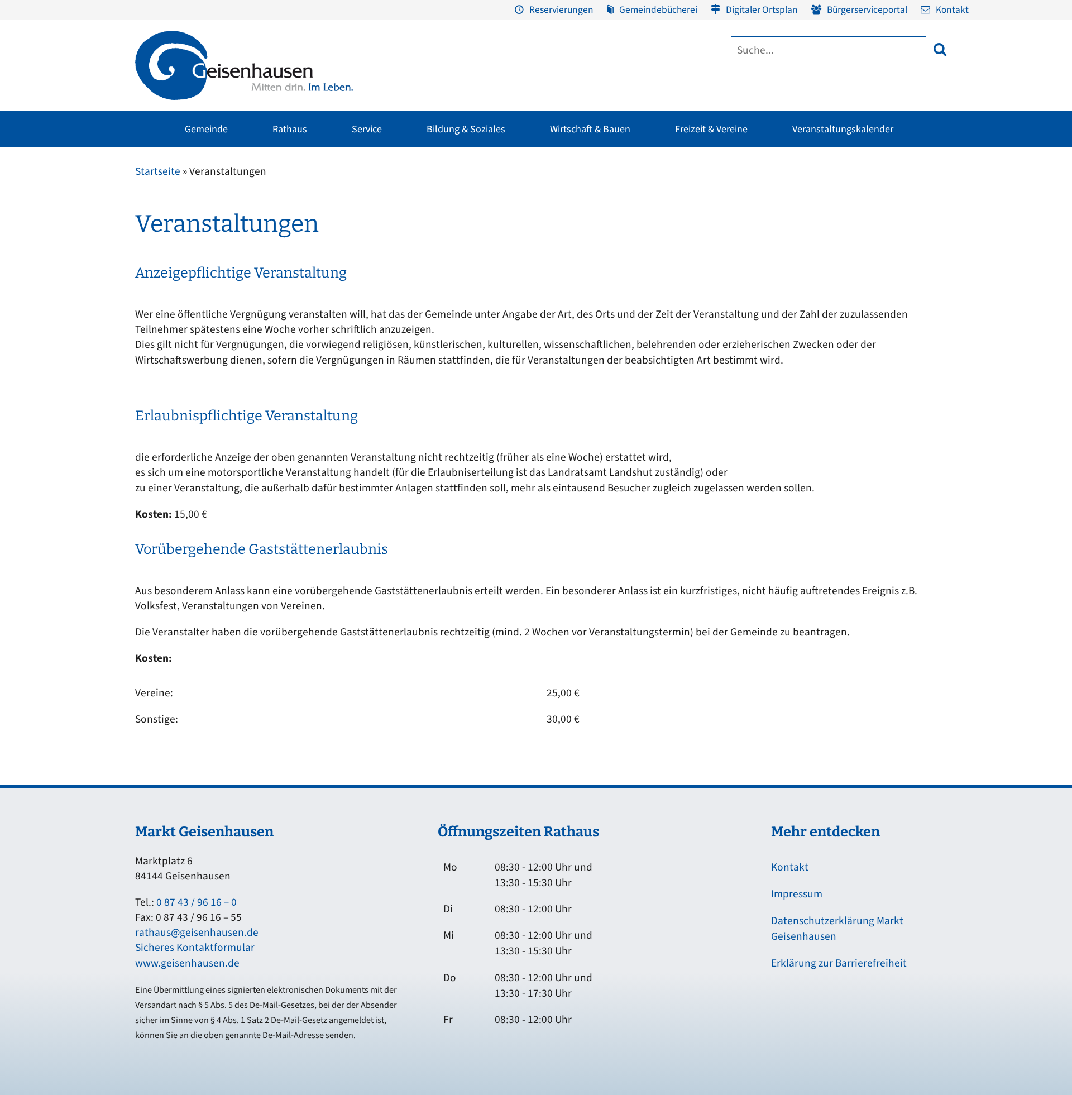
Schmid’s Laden (575, 218)
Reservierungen (561, 10)
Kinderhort (496, 346)
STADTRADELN (294, 261)
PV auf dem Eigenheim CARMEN (395, 261)
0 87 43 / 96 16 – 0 (196, 902)
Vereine (281, 239)
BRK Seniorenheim (790, 197)
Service (367, 129)
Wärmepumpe (364, 315)
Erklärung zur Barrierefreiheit (839, 963)
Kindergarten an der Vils (520, 303)
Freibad (282, 197)
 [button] (940, 49)
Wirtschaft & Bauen (590, 129)
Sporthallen (289, 218)
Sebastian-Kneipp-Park (728, 233)
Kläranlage (915, 282)
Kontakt (952, 10)
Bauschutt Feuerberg (933, 261)
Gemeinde (206, 129)
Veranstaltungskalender (842, 129)
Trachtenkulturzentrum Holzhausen (588, 245)
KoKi (765, 218)
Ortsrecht (144, 282)
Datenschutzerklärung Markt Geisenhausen (837, 928)
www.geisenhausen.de (187, 963)
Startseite (157, 171)
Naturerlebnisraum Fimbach (737, 211)
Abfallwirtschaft (924, 197)
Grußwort (145, 197)
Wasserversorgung (928, 303)
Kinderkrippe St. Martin (519, 282)
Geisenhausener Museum (452, 197)
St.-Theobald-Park (719, 254)
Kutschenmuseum (440, 218)
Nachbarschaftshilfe (792, 239)
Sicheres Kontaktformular (195, 947)
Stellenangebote (158, 303)
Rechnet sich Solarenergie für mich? (390, 288)
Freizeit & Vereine (711, 129)
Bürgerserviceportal (867, 10)
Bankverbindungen (162, 324)
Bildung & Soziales (466, 129)
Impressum (796, 894)
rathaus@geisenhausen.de (197, 932)
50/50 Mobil (778, 282)
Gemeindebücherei (658, 10)
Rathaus (289, 129)
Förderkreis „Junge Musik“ (594, 197)
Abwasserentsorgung (933, 218)
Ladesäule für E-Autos (656, 197)
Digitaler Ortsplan (762, 10)
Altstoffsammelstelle (933, 239)
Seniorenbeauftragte (794, 261)
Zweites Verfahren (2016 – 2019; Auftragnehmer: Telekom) (465, 236)
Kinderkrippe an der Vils (520, 324)
